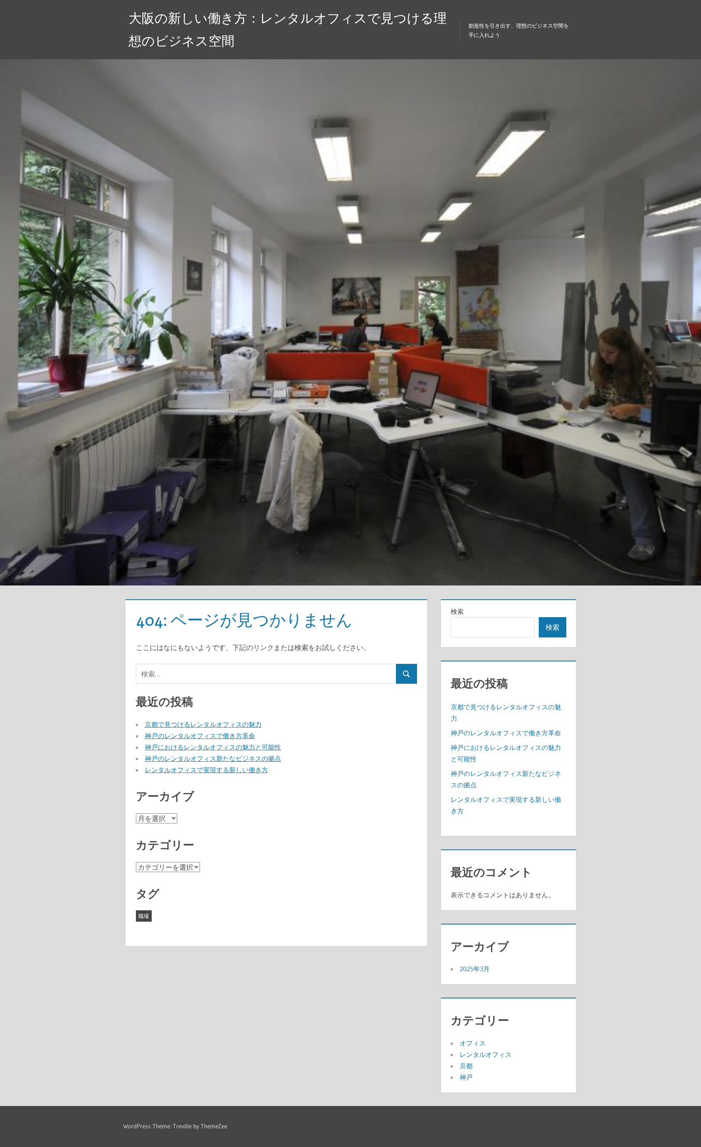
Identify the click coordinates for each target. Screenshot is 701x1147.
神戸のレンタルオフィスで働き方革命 (200, 736)
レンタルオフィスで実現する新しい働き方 (206, 770)
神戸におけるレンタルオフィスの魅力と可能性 (213, 747)
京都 (466, 1066)
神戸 (466, 1077)
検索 (457, 611)
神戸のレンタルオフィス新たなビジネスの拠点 (213, 758)
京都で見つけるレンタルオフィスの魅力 (203, 724)
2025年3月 (475, 969)
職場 (143, 916)
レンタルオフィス (486, 1054)
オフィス (473, 1043)
